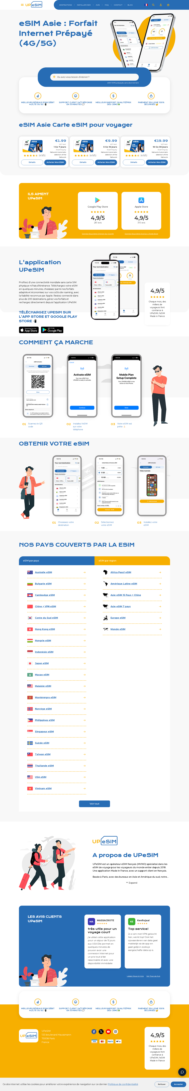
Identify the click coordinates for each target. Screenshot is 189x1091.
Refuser (162, 1084)
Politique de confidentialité (123, 1084)
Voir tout (94, 803)
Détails (32, 162)
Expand (133, 883)
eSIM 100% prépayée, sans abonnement (123, 83)
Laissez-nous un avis (135, 976)
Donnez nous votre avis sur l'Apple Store (141, 234)
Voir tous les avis (153, 976)
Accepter (178, 1084)
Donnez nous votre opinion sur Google (98, 234)
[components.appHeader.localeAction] (146, 5)
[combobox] (94, 77)
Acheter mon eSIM (55, 162)
